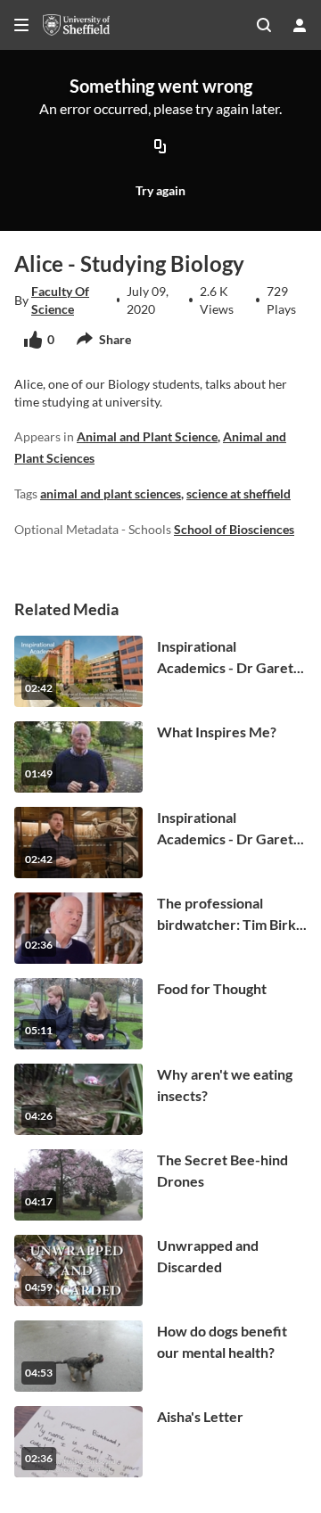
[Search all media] (264, 25)
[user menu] (299, 25)
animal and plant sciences (110, 493)
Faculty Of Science (60, 300)
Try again (160, 190)
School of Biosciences (234, 529)
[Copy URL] (160, 147)
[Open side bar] (21, 25)
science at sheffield (238, 493)
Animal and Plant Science (147, 436)
